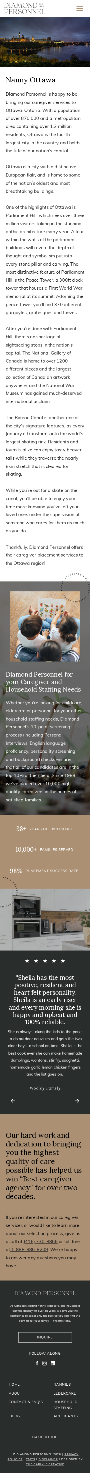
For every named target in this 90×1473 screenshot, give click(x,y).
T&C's (30, 1459)
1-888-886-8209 (29, 1250)
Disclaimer (48, 1459)
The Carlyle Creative (45, 1464)
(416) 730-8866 (41, 1241)
